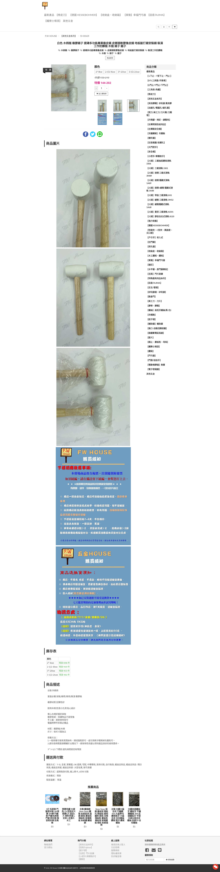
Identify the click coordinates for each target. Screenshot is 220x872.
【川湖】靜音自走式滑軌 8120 (160, 217)
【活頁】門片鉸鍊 (154, 274)
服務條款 (115, 850)
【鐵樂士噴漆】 (53, 21)
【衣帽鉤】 (151, 315)
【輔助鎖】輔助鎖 (154, 324)
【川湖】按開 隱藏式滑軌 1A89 (158, 181)
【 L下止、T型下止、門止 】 (159, 76)
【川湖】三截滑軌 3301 (157, 168)
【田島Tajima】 (156, 15)
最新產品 (49, 15)
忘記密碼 (115, 847)
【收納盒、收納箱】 (110, 15)
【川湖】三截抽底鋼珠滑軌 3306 (158, 162)
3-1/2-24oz (134, 72)
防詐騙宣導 (116, 856)
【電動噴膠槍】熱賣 (155, 365)
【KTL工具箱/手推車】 (157, 81)
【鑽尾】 (150, 351)
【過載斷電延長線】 (155, 333)
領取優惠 (171, 860)
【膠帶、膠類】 (153, 306)
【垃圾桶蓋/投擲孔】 (156, 143)
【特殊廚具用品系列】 (156, 279)
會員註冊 (115, 844)
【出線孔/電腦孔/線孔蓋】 (158, 108)
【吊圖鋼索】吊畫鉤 (155, 134)
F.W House (51, 36)
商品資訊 (110, 58)
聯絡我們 (48, 844)
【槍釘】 (150, 265)
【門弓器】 (151, 356)
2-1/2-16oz (110, 72)
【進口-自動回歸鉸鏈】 (157, 329)
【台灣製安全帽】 (154, 129)
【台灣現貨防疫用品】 (156, 125)
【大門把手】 (152, 147)
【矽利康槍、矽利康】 (156, 292)
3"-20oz (122, 72)
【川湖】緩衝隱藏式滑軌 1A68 (157, 205)
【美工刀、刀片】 (154, 301)
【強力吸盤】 (152, 221)
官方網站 (48, 847)
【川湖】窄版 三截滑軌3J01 (159, 195)
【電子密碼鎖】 (153, 369)
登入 (123, 844)
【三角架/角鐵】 (154, 90)
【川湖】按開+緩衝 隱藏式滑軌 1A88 (159, 189)
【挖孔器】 (151, 247)
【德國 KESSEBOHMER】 (83, 15)
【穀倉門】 (151, 297)
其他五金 (68, 21)
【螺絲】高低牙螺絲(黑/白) (158, 310)
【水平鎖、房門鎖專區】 (157, 269)
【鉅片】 (150, 338)
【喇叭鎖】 (151, 138)
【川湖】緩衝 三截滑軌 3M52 (159, 200)
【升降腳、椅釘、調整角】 (158, 120)
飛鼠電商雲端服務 (86, 868)
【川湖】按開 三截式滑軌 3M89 (158, 174)
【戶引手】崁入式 (154, 238)
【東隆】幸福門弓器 (134, 15)
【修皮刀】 (61, 15)
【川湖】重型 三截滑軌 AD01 (159, 212)
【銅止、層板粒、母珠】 (157, 342)
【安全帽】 (151, 152)
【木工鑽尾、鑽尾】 (155, 256)
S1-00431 (84, 36)
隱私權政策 (116, 853)
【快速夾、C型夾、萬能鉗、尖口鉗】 (159, 231)
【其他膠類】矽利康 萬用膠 (159, 103)
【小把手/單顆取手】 (156, 156)
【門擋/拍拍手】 (154, 360)
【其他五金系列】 (68, 36)
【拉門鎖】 (151, 242)
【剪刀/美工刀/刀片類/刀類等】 (159, 114)
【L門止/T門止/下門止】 (157, 85)
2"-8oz (99, 72)
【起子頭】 (151, 319)
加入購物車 (103, 94)
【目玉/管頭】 (153, 288)
